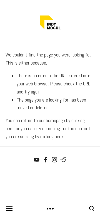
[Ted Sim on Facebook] (45, 159)
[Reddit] (63, 159)
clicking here (51, 137)
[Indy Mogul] (36, 159)
